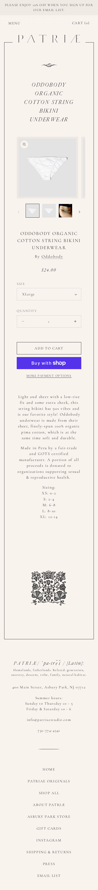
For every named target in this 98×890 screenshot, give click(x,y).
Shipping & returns (48, 852)
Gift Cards (49, 828)
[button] (11, 23)
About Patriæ (49, 805)
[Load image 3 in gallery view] (65, 211)
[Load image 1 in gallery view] (32, 211)
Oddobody (52, 256)
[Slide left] (18, 212)
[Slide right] (79, 212)
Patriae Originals (49, 781)
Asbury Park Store (49, 816)
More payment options (49, 376)
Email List (49, 875)
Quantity (27, 311)
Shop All (49, 793)
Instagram (48, 840)
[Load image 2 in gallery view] (49, 211)
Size (21, 284)
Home (49, 769)
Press (49, 864)
